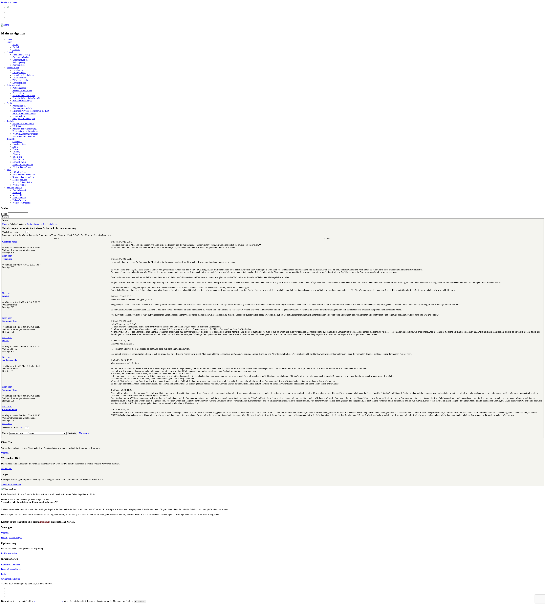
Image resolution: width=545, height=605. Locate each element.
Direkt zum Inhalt (9, 2)
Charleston (17, 154)
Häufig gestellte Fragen (11, 537)
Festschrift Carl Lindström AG (26, 98)
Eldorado (16, 192)
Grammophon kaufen (10, 579)
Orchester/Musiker (20, 57)
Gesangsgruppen (20, 60)
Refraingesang (18, 62)
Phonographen (19, 106)
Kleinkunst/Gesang (21, 54)
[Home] (5, 25)
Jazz (9, 169)
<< (21, 232)
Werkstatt (16, 126)
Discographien (19, 72)
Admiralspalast (19, 190)
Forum (15, 44)
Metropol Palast (19, 195)
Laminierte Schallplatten (23, 75)
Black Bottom (18, 159)
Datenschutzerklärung (11, 569)
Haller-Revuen (19, 200)
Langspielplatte (19, 83)
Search (4, 214)
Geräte (10, 103)
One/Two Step (19, 144)
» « (48, 601)
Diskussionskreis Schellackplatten (42, 224)
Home (9, 39)
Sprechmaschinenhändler (23, 95)
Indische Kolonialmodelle (23, 113)
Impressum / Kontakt (10, 564)
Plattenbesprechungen (22, 100)
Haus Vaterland (19, 197)
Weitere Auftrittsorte (21, 203)
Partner (4, 574)
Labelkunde (17, 70)
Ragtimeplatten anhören (23, 177)
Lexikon (16, 49)
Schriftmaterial (13, 85)
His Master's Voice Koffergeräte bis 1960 (30, 111)
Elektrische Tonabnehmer (23, 136)
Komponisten (18, 65)
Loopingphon (18, 116)
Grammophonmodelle (22, 108)
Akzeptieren (140, 601)
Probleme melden (9, 553)
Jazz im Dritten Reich (22, 182)
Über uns (5, 453)
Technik (10, 121)
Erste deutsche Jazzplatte (23, 174)
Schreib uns (6, 468)
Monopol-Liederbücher (22, 164)
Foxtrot (15, 149)
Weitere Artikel (19, 185)
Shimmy (16, 151)
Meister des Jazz (19, 180)
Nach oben (7, 256)
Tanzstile (11, 139)
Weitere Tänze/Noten (22, 167)
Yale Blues (17, 157)
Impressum (44, 522)
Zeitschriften (18, 93)
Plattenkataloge (19, 88)
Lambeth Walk (19, 162)
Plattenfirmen (13, 67)
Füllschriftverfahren (21, 80)
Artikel (15, 47)
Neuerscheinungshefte (22, 90)
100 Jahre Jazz (19, 172)
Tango (15, 146)
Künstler (10, 52)
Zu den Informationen (11, 484)
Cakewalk (17, 141)
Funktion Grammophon (23, 123)
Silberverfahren (19, 77)
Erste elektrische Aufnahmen (25, 131)
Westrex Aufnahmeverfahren (25, 134)
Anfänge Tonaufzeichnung (24, 128)
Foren (9, 42)
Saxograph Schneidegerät (23, 118)
